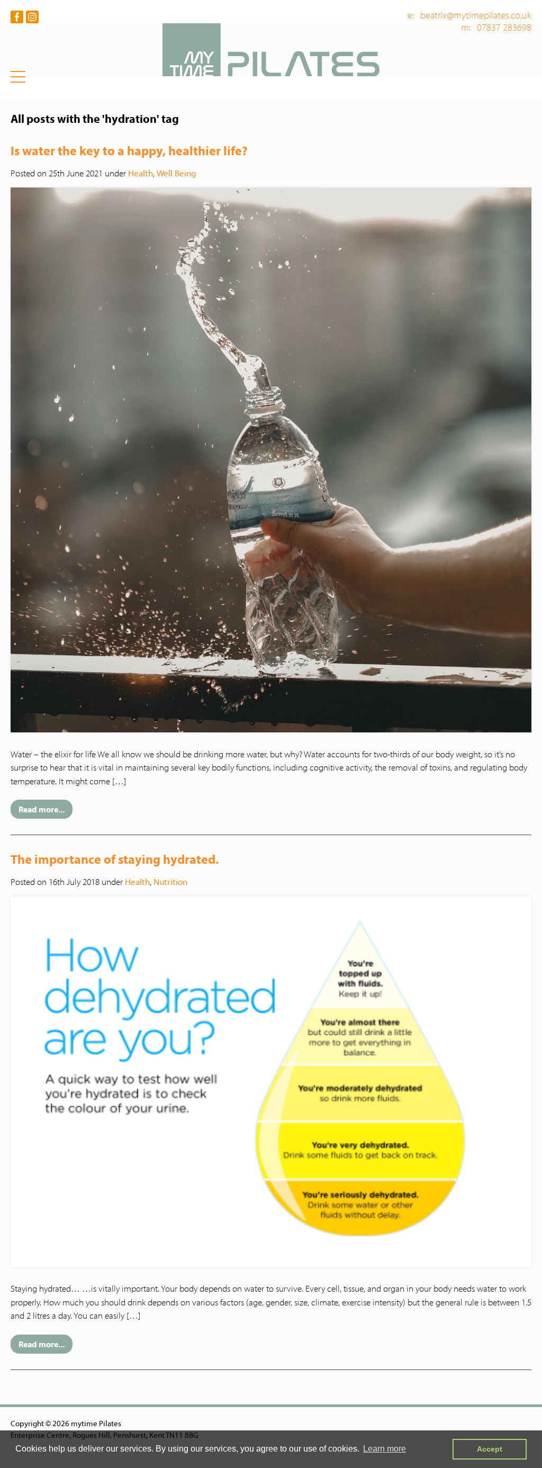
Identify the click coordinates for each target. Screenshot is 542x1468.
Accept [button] (489, 1449)
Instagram (32, 17)
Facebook (17, 17)
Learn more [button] (384, 1448)
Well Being (176, 172)
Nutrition (170, 881)
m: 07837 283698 (496, 27)
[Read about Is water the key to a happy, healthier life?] (271, 458)
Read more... (42, 809)
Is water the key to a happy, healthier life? (129, 150)
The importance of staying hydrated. (115, 859)
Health (140, 172)
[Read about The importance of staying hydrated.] (271, 1081)
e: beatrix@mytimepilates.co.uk (469, 15)
